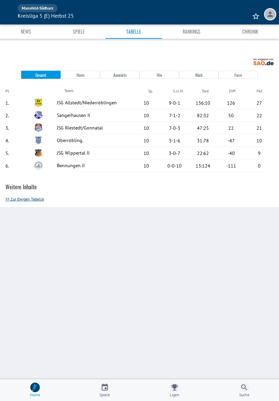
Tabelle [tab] (133, 31)
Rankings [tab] (191, 31)
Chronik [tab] (250, 31)
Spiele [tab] (79, 31)
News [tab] (26, 31)
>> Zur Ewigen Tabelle (24, 199)
